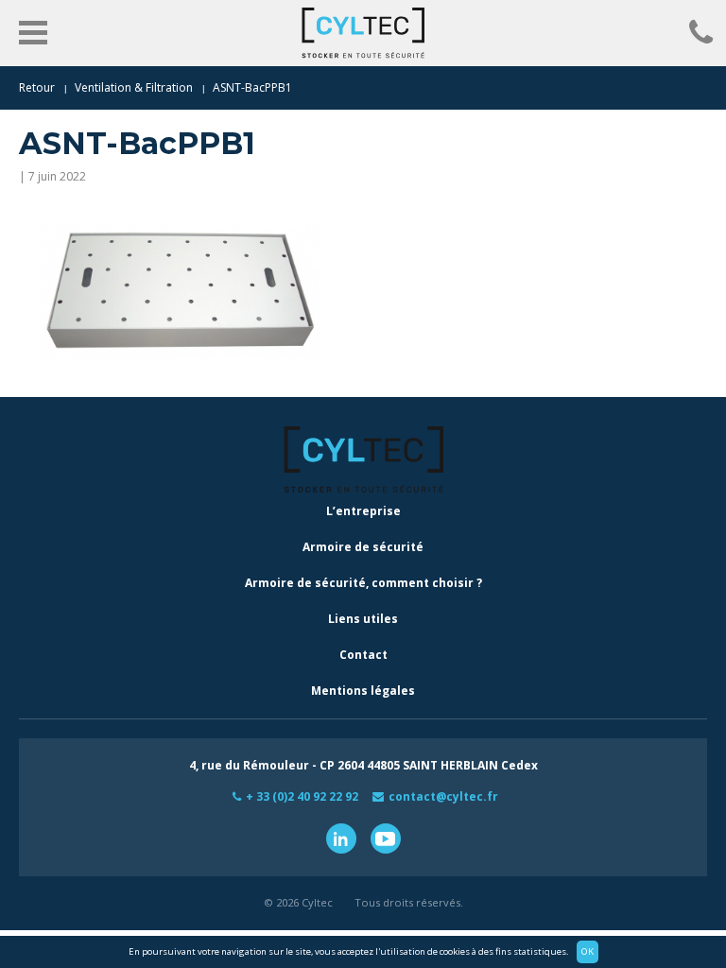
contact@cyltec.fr (443, 796)
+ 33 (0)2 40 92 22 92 (302, 796)
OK (587, 951)
